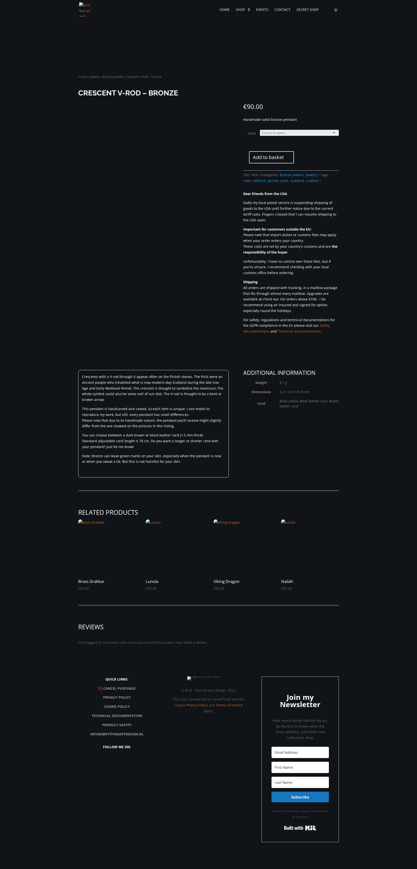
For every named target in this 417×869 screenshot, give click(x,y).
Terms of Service (229, 705)
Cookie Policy (117, 706)
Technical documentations (299, 331)
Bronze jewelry (113, 76)
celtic (247, 180)
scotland (297, 180)
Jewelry (95, 76)
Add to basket (268, 157)
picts (284, 180)
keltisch (260, 180)
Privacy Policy (117, 697)
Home (225, 10)
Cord (252, 133)
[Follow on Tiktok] (122, 761)
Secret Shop (308, 10)
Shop (240, 10)
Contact (282, 10)
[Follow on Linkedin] (133, 761)
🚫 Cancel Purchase (117, 688)
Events (262, 10)
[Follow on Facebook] (111, 761)
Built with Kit (300, 828)
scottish (312, 180)
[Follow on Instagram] (100, 761)
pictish (273, 180)
